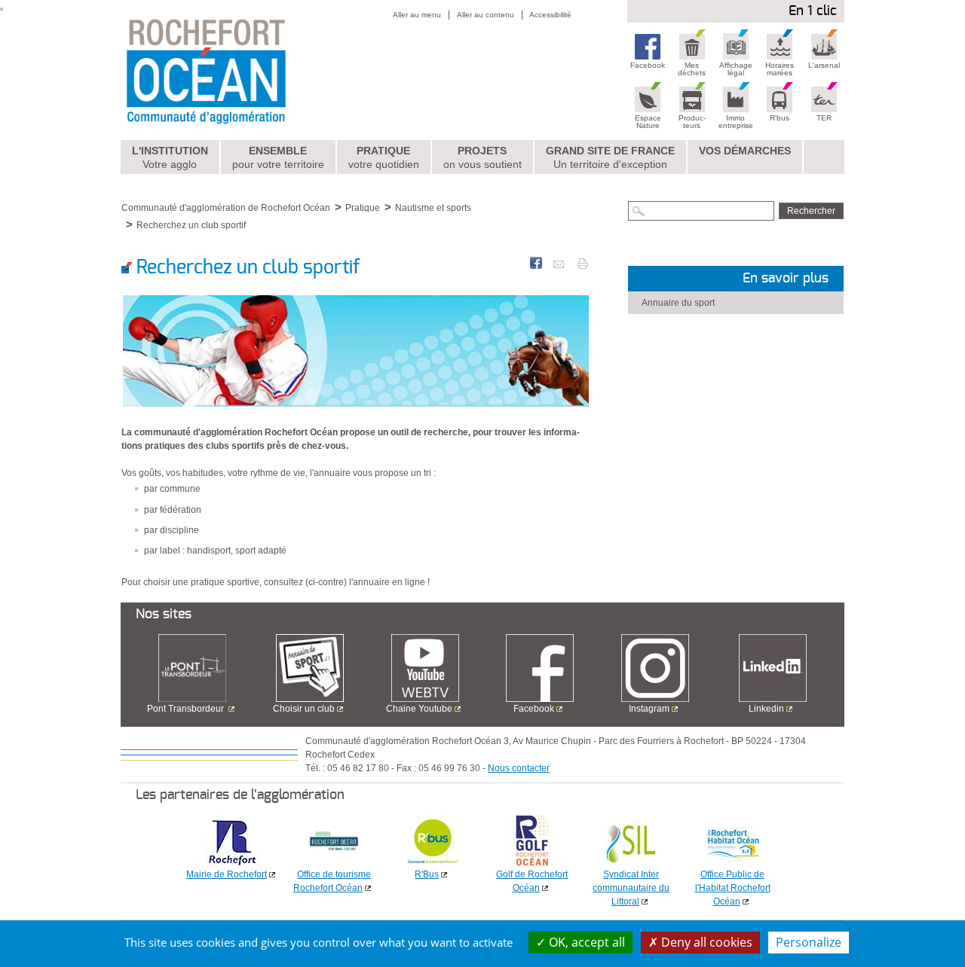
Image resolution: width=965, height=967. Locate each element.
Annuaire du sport (678, 302)
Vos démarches (745, 151)
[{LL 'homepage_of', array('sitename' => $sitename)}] (239, 70)
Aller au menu (417, 15)
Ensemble (278, 157)
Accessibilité (550, 15)
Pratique (383, 157)
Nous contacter (519, 768)
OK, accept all (585, 942)
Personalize (808, 942)
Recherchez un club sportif (191, 225)
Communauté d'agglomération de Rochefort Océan (225, 208)
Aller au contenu (485, 15)
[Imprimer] (582, 263)
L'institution (170, 157)
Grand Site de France (610, 157)
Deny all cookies (705, 942)
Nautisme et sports (433, 208)
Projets (482, 157)
